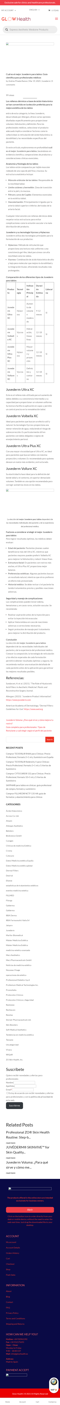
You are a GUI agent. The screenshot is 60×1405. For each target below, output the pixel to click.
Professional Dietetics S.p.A (18, 980)
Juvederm (46, 81)
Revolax (9, 1015)
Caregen (9, 841)
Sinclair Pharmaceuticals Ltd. (18, 1020)
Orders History (12, 1253)
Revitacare (10, 1010)
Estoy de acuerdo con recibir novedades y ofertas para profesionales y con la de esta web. (30, 1096)
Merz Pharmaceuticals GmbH (19, 960)
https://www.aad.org (33, 709)
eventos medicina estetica (17, 890)
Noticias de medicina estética (18, 965)
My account (7, 10)
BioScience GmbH (14, 836)
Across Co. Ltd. (12, 816)
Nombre (9, 1082)
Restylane (10, 1005)
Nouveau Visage (13, 970)
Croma (9, 851)
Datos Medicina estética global (19, 865)
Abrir (30, 1209)
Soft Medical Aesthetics (16, 1030)
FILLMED (10, 895)
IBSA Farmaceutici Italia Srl (18, 920)
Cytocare (10, 856)
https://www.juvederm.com (18, 700)
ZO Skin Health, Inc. (14, 1059)
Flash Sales (10, 1275)
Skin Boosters (12, 1025)
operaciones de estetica (16, 975)
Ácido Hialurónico (14, 811)
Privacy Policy (12, 1313)
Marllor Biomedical (14, 935)
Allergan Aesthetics (14, 826)
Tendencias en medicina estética (20, 1035)
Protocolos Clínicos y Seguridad (20, 1000)
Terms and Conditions (15, 1318)
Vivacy (9, 1050)
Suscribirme (14, 1105)
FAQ (8, 1307)
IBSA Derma (11, 915)
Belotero (10, 831)
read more (10, 1143)
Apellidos (10, 1086)
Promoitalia (11, 990)
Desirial (9, 875)
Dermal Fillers (12, 870)
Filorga (9, 900)
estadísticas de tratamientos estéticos (22, 885)
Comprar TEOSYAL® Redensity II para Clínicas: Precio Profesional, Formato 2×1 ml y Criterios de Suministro (28, 765)
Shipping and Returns (15, 1324)
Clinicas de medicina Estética (18, 845)
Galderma (10, 905)
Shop (8, 1269)
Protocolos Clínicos (14, 995)
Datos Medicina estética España (19, 860)
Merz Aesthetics (13, 955)
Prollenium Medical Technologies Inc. (22, 985)
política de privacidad (40, 1096)
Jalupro (9, 925)
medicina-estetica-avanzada (18, 950)
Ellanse (9, 880)
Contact (9, 1302)
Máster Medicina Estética (17, 940)
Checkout (10, 1264)
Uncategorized (12, 1044)
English (33, 10)
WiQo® (9, 1054)
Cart (8, 1258)
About (8, 1291)
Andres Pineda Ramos (18, 81)
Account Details (13, 1247)
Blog (8, 1296)
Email (8, 1089)
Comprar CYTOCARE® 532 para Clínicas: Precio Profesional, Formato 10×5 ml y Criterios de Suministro (28, 777)
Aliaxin (9, 821)
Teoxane (9, 1040)
